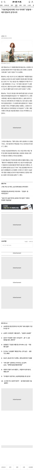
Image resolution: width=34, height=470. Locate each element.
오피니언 (3, 467)
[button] (2, 2)
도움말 (26, 241)
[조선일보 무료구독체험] (17, 206)
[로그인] (32, 2)
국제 (17, 467)
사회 (24, 467)
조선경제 (31, 467)
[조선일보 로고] (17, 2)
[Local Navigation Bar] (2, 2)
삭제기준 (31, 241)
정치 (10, 467)
